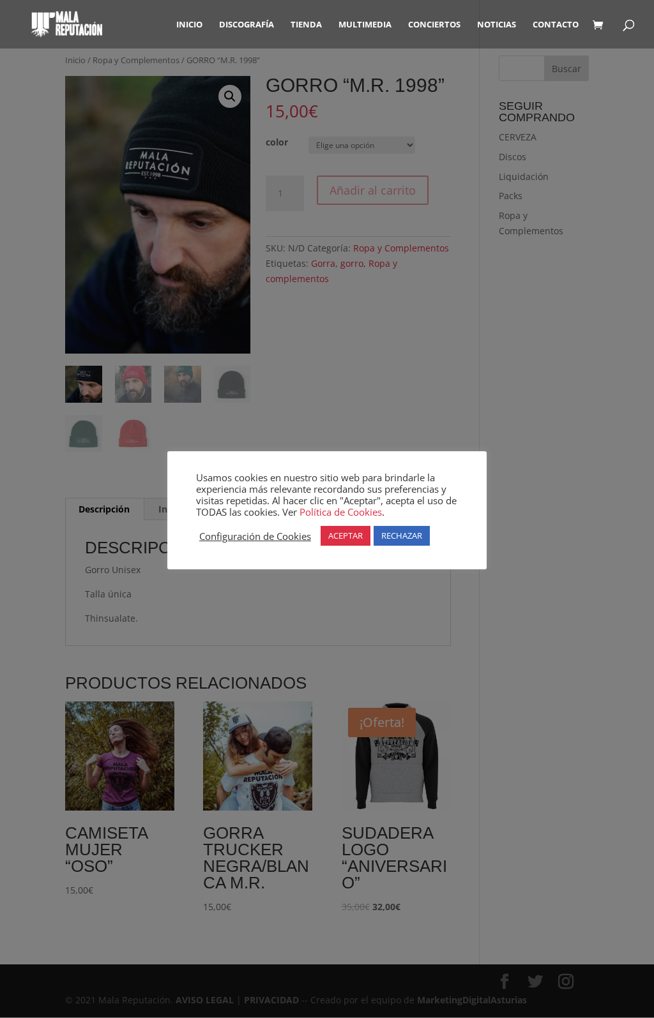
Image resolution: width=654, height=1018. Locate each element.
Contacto (556, 25)
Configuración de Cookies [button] (255, 536)
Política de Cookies (341, 511)
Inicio (189, 25)
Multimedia (365, 25)
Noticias (496, 25)
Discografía (246, 25)
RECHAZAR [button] (401, 535)
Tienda (306, 25)
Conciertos (434, 25)
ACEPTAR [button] (345, 535)
